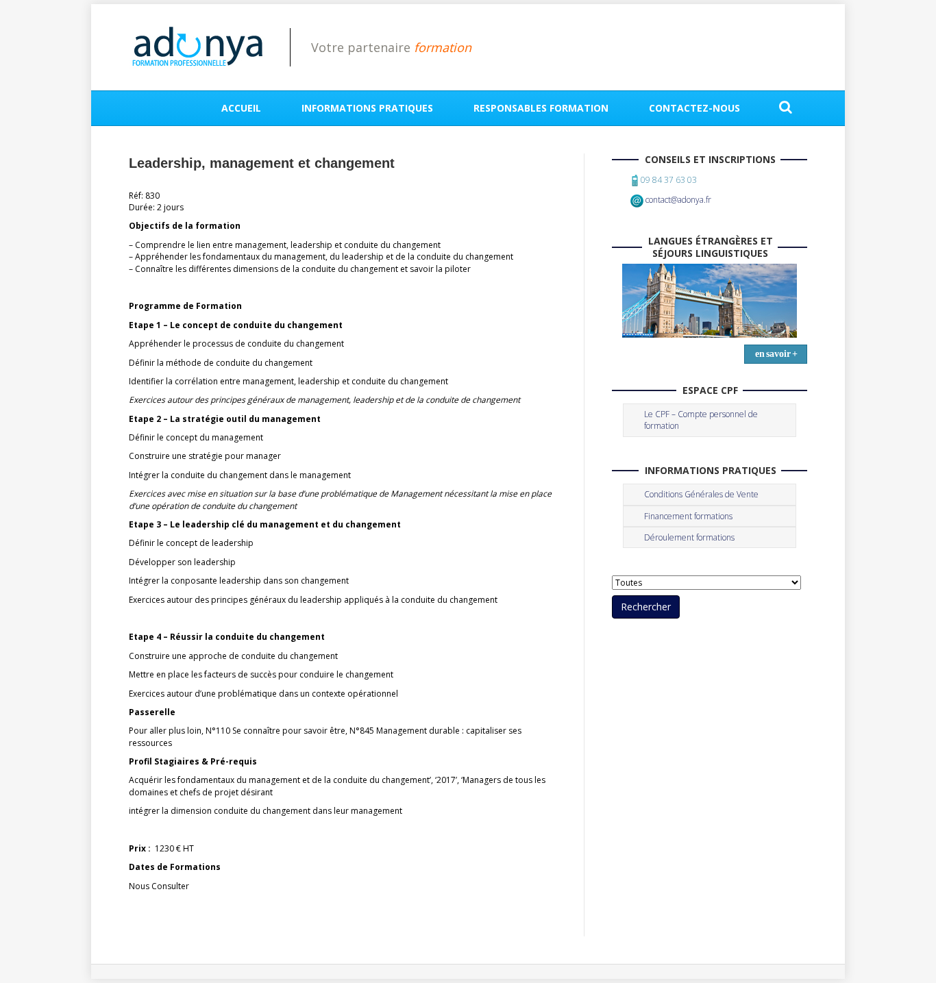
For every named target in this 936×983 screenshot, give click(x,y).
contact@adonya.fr (678, 200)
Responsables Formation (540, 107)
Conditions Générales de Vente (701, 494)
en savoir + (776, 354)
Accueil (241, 107)
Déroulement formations (689, 537)
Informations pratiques (367, 107)
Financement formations (688, 516)
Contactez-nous (694, 107)
